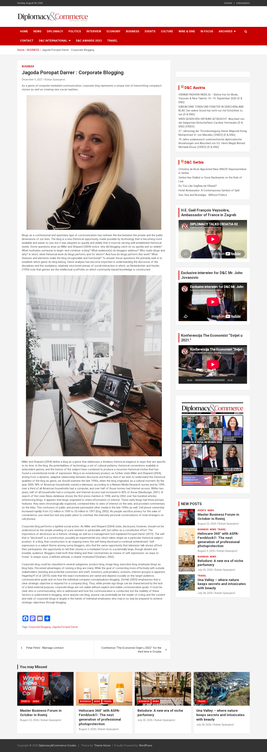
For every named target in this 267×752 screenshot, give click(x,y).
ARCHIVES (225, 31)
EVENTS (150, 31)
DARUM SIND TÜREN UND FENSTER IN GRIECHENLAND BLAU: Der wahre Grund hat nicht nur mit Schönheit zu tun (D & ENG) (211, 110)
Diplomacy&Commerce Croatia (57, 745)
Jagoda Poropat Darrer (65, 626)
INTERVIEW (93, 31)
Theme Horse (102, 745)
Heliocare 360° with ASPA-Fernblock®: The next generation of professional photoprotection (219, 539)
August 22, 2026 (207, 523)
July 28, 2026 (205, 593)
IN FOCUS (207, 31)
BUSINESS (132, 31)
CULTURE (167, 31)
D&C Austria (195, 87)
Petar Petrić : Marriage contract (45, 647)
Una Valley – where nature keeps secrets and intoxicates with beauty (222, 584)
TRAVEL (112, 40)
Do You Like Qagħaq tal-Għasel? (198, 186)
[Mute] (236, 380)
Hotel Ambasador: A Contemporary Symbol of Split (209, 190)
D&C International (53, 40)
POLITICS (74, 31)
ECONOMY (113, 31)
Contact (228, 3)
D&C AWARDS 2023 (89, 40)
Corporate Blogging (40, 626)
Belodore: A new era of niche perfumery (220, 563)
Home (24, 31)
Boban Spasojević (55, 79)
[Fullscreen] (242, 380)
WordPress (145, 745)
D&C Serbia (194, 162)
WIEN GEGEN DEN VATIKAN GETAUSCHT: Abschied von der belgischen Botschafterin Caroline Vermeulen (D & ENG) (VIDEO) (211, 122)
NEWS (37, 31)
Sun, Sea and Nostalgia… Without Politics (203, 195)
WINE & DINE (187, 31)
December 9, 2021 (32, 79)
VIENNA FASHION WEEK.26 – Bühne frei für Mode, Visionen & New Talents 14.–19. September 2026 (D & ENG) (210, 98)
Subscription (243, 3)
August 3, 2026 (206, 550)
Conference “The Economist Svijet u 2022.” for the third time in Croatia (131, 649)
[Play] (183, 380)
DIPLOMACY (55, 31)
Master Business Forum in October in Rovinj (218, 516)
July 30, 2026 (205, 569)
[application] (213, 364)
